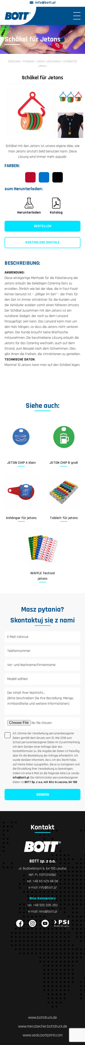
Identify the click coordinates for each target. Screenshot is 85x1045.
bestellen (42, 226)
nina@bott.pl (48, 911)
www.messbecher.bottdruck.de (42, 1026)
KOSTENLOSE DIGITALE (42, 242)
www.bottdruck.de (42, 1017)
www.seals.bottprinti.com (43, 1035)
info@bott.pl (45, 2)
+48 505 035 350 (45, 905)
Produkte (28, 61)
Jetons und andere (49, 61)
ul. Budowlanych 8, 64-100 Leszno (42, 868)
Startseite (14, 61)
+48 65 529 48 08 (45, 881)
